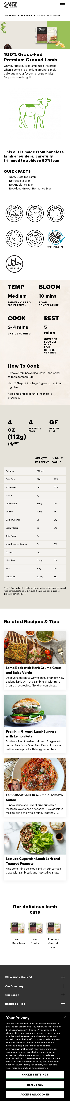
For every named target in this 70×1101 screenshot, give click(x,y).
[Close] (64, 1017)
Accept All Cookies (35, 1094)
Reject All (35, 1084)
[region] (35, 1056)
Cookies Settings (35, 1074)
